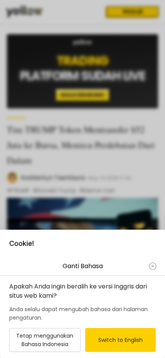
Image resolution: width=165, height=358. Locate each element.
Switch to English (120, 340)
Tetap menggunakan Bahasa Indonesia (44, 340)
